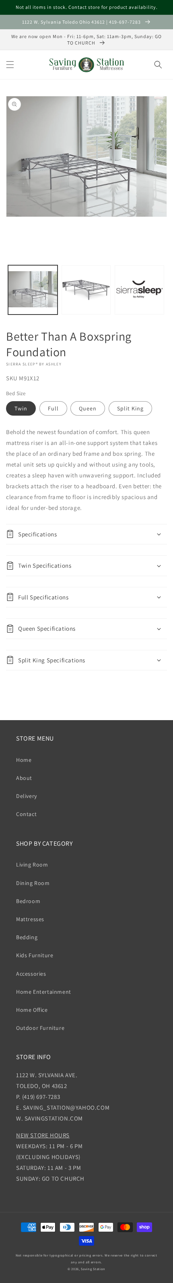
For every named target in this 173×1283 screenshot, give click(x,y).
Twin (20, 408)
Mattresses (30, 919)
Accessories (31, 973)
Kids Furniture (34, 955)
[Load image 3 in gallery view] (139, 290)
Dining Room (33, 883)
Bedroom (28, 901)
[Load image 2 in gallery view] (86, 290)
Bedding (26, 937)
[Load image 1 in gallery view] (33, 290)
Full (53, 408)
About (24, 778)
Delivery (26, 796)
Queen (88, 408)
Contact (26, 814)
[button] (10, 64)
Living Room (32, 864)
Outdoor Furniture (40, 1027)
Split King (130, 408)
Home (23, 759)
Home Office (32, 1009)
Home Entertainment (43, 991)
